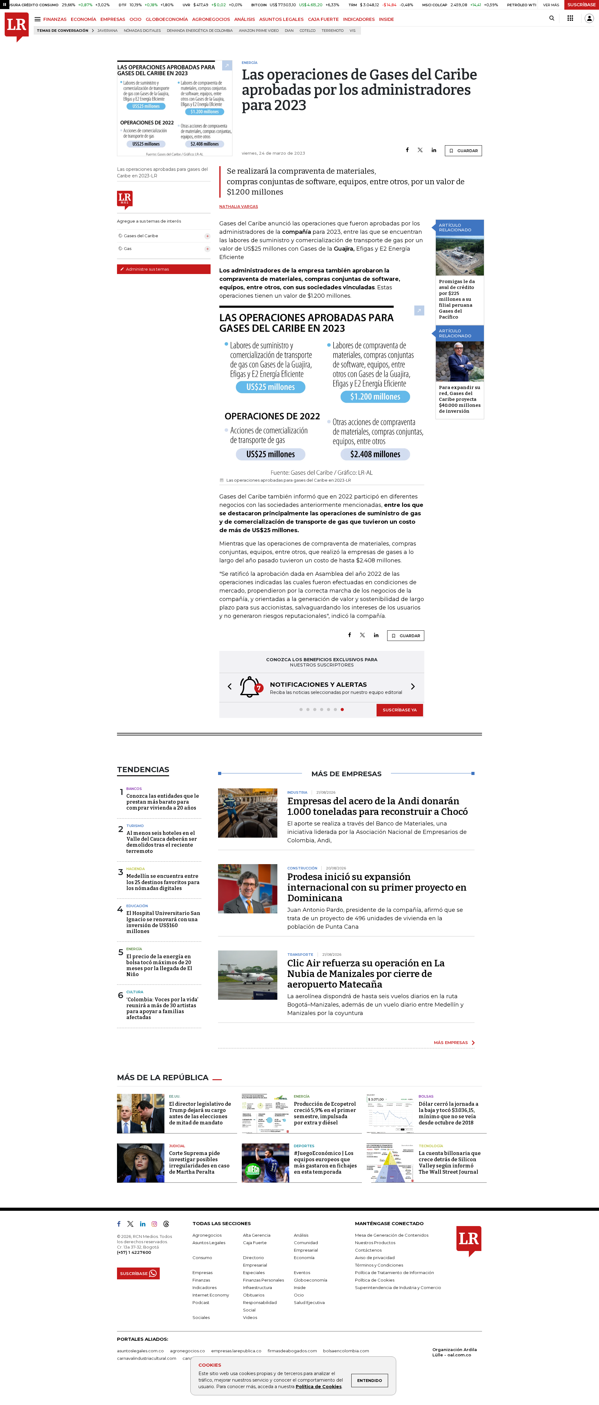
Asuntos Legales (208, 1242)
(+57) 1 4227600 (134, 1252)
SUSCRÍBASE (581, 4)
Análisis (301, 1235)
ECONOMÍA (83, 19)
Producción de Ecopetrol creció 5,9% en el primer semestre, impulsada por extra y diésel (325, 1113)
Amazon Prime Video (259, 31)
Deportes (304, 1146)
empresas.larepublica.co (236, 1350)
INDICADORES (359, 19)
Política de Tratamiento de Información (394, 1272)
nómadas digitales (142, 31)
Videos (250, 1317)
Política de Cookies (319, 1386)
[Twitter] (420, 150)
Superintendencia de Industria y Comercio (398, 1287)
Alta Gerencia (256, 1235)
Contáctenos (368, 1250)
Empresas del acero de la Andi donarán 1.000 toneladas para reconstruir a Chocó (377, 806)
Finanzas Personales (263, 1279)
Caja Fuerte (255, 1242)
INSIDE (386, 19)
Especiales (254, 1272)
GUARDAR (467, 150)
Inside (300, 1287)
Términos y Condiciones (379, 1265)
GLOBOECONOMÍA (167, 19)
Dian (289, 31)
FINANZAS (54, 19)
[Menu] (38, 19)
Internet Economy (210, 1294)
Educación (137, 906)
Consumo (202, 1257)
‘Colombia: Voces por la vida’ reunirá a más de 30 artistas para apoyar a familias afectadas (162, 1009)
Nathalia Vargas (238, 206)
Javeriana (108, 31)
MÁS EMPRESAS (451, 1042)
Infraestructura (257, 1287)
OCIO (135, 19)
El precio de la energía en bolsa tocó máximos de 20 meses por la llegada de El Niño (159, 966)
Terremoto (332, 31)
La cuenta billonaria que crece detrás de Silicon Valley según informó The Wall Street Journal (450, 1162)
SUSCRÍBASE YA (400, 709)
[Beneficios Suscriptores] (570, 18)
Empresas (202, 1272)
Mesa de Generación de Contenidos (391, 1235)
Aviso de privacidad (375, 1257)
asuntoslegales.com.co (140, 1350)
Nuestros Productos (375, 1242)
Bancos (134, 789)
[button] (227, 687)
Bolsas (426, 1096)
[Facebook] (407, 150)
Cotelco (307, 31)
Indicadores (204, 1287)
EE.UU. (174, 1096)
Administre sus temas (147, 269)
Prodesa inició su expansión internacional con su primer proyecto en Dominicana (377, 887)
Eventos (302, 1272)
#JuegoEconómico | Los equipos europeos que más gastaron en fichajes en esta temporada (325, 1162)
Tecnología (431, 1146)
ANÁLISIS (244, 19)
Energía (134, 949)
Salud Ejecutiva (309, 1302)
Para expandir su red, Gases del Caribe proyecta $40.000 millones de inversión (460, 399)
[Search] (552, 18)
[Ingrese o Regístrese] (589, 18)
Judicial (177, 1146)
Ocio (299, 1294)
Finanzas (201, 1279)
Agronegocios (207, 1235)
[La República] (17, 27)
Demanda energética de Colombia (200, 31)
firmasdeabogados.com (292, 1350)
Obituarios (253, 1294)
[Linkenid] (145, 1225)
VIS (352, 31)
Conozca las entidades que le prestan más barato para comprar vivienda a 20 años (162, 802)
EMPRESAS (112, 19)
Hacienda (135, 869)
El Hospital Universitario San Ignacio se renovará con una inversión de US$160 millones (163, 922)
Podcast (200, 1302)
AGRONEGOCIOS (211, 19)
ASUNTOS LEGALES (281, 19)
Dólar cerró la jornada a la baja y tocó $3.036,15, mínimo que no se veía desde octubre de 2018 (449, 1113)
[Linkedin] (434, 150)
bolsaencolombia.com (346, 1350)
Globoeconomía (310, 1279)
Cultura (134, 992)
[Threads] (168, 1225)
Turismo (135, 826)
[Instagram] (157, 1225)
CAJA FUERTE (323, 19)
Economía (304, 1257)
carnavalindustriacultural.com (146, 1358)
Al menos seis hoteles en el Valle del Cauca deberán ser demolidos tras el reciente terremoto (161, 842)
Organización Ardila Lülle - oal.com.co (454, 1352)
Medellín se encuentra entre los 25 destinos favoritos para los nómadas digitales (163, 882)
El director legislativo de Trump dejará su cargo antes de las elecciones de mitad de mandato (200, 1113)
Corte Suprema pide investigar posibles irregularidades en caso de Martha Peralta (199, 1162)
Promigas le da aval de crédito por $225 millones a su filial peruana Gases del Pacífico (457, 299)
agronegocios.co (187, 1350)
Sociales (201, 1317)
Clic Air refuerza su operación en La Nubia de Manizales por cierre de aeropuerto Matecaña (366, 974)
